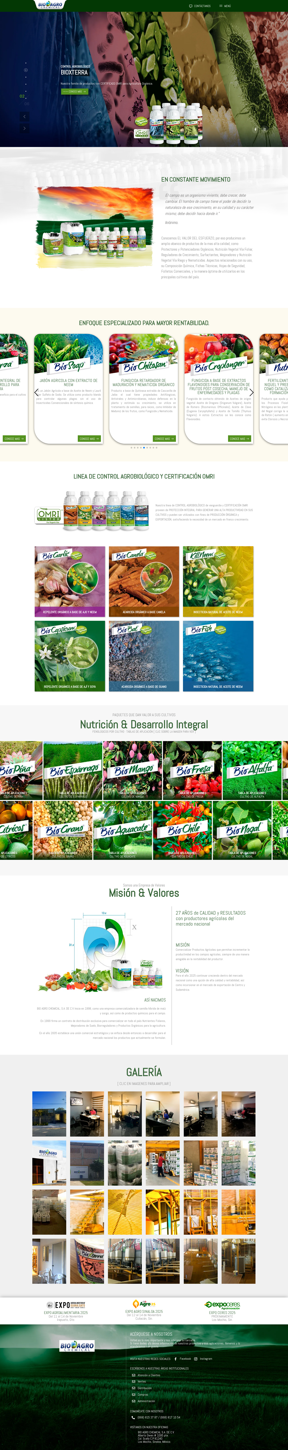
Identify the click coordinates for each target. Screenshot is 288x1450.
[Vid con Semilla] (123, 830)
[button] (24, 116)
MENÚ (227, 6)
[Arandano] (63, 830)
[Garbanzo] (235, 770)
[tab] (26, 63)
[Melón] (56, 770)
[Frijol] (115, 770)
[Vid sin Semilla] (182, 830)
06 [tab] (22, 96)
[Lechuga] (175, 770)
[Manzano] (242, 830)
